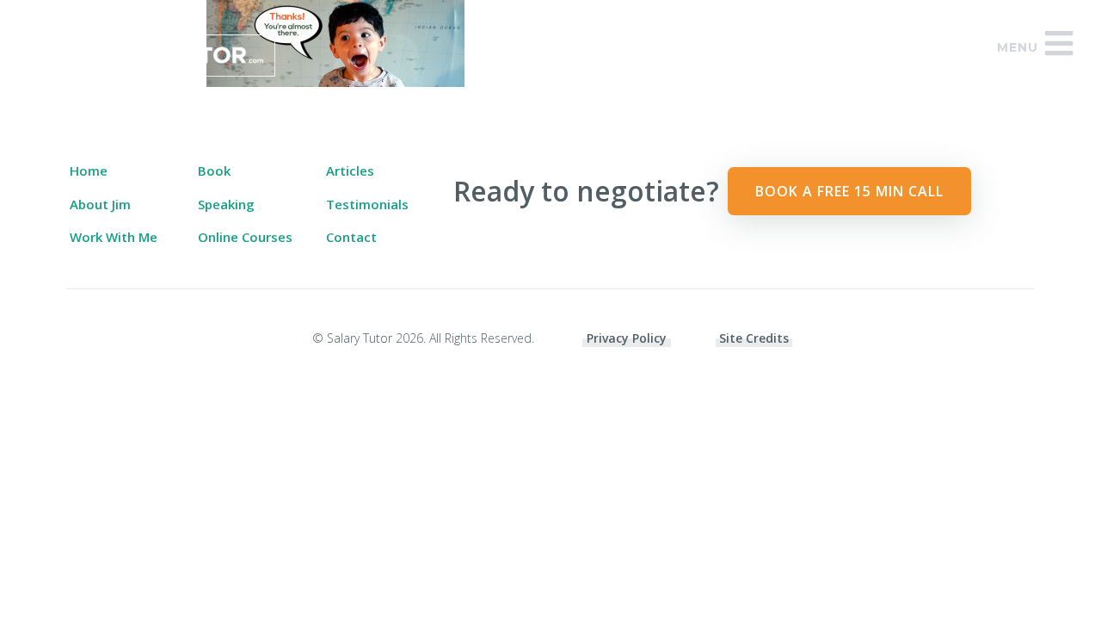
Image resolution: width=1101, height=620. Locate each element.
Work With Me (113, 236)
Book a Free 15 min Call (849, 191)
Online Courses (245, 236)
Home (89, 170)
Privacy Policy (627, 338)
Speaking (226, 204)
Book (214, 170)
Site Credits (754, 338)
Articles (350, 170)
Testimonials (367, 204)
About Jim (100, 204)
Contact (351, 236)
